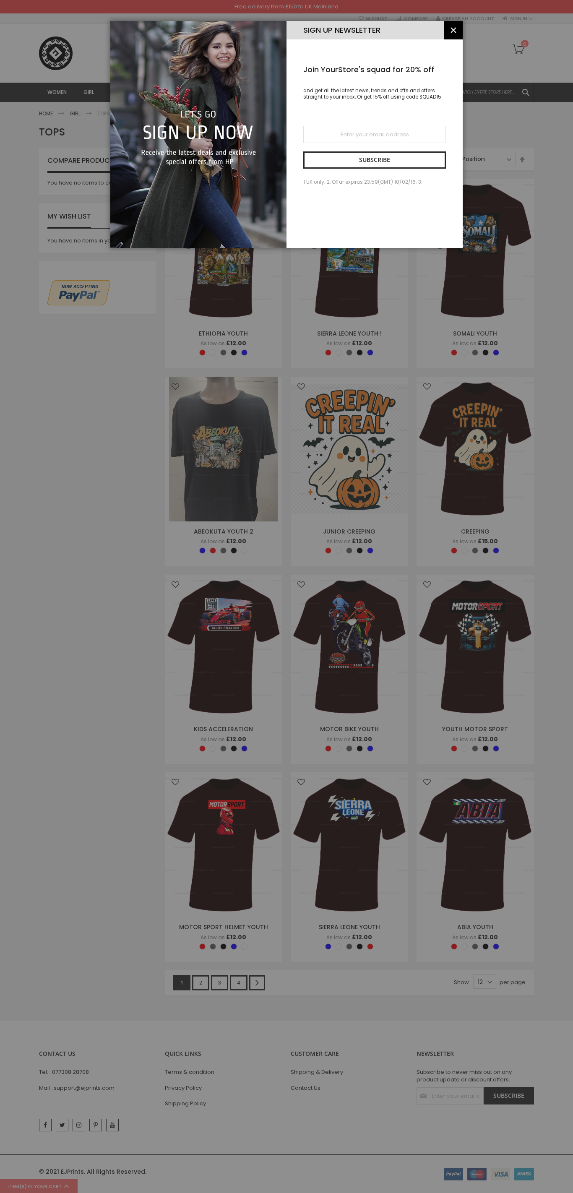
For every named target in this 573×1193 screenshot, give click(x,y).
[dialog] (286, 596)
